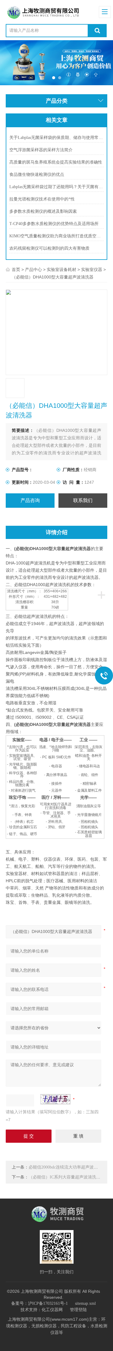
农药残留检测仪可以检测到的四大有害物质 (49, 248)
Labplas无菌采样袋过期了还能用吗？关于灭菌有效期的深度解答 (56, 187)
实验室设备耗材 (61, 269)
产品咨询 (30, 500)
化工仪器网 (52, 1309)
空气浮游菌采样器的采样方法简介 (41, 150)
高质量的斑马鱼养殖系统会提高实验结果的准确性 (55, 162)
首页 (16, 269)
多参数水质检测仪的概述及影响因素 (43, 211)
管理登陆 (78, 1309)
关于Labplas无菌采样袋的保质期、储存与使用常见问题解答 (56, 137)
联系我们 (83, 500)
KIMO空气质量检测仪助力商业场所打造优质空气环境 (56, 236)
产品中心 (33, 269)
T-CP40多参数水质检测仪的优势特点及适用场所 (54, 223)
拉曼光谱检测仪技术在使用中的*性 (42, 199)
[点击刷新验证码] (55, 1099)
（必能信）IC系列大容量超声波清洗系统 (67, 1177)
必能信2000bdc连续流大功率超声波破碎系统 (70, 1167)
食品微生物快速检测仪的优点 (36, 174)
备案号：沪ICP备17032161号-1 (39, 1303)
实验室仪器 (91, 269)
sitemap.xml (85, 1303)
